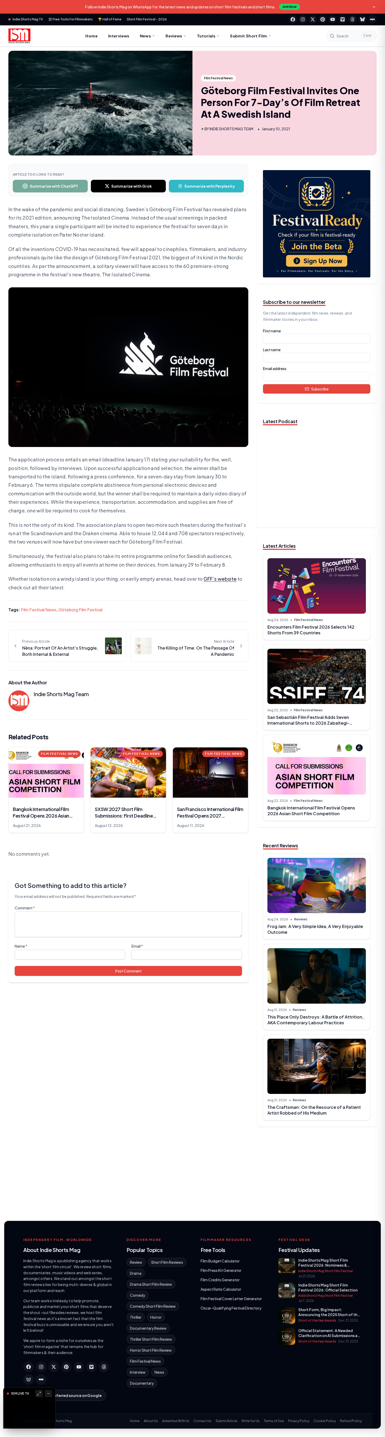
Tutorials (206, 35)
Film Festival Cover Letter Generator (231, 1298)
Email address (275, 368)
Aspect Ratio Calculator (221, 1289)
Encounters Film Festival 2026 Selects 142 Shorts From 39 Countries (310, 629)
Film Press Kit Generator (221, 1270)
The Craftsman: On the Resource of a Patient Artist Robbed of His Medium (314, 1110)
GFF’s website (220, 579)
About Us (151, 1421)
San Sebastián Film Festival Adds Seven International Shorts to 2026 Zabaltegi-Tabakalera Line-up (308, 722)
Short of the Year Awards (317, 1320)
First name (272, 330)
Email (137, 946)
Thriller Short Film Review (151, 1339)
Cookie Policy (325, 1421)
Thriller (135, 1317)
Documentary (142, 1383)
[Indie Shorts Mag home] (19, 36)
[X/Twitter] (313, 19)
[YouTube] (332, 19)
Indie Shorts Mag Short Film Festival (325, 1271)
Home (91, 35)
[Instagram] (303, 19)
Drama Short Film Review (151, 1284)
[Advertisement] (317, 1171)
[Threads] (352, 19)
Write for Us (250, 1421)
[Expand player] (39, 1393)
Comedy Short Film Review (153, 1306)
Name (21, 946)
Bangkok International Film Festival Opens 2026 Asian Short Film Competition (311, 810)
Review (136, 1262)
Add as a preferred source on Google (68, 1395)
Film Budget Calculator (220, 1261)
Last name (271, 349)
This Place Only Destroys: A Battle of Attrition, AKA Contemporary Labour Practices (315, 1019)
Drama (135, 1273)
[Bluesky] (362, 19)
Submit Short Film (248, 35)
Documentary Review (148, 1328)
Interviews (118, 35)
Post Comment (128, 971)
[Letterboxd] (372, 19)
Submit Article (226, 1421)
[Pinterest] (322, 19)
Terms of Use (274, 1421)
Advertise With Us (175, 1421)
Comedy (137, 1295)
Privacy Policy (298, 1421)
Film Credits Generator (220, 1279)
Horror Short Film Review (151, 1350)
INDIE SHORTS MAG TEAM (231, 128)
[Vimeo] (342, 19)
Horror (156, 1317)
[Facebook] (293, 19)
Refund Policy (351, 1421)
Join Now (289, 7)
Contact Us (202, 1421)
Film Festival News (218, 78)
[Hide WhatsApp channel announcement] (374, 6)
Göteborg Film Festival (80, 609)
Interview (138, 1372)
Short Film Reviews (167, 1262)
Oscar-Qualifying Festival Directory (231, 1308)
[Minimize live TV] (48, 1393)
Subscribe (319, 389)
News (145, 35)
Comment (25, 907)
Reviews (174, 35)
